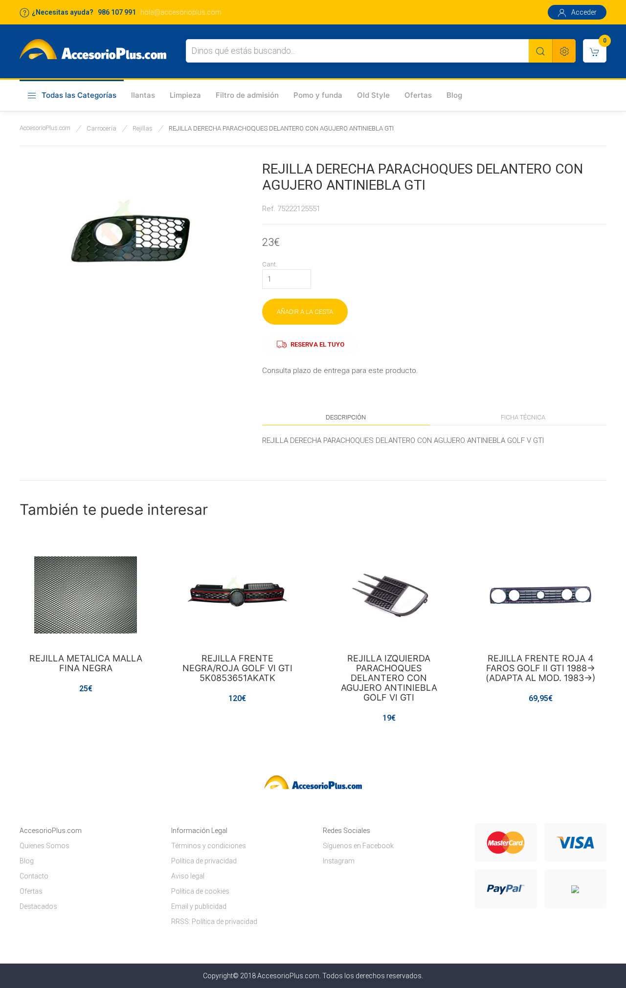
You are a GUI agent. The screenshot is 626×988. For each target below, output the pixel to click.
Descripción (346, 417)
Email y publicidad (198, 906)
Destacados (38, 906)
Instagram (339, 861)
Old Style (373, 95)
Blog (454, 95)
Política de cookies (200, 891)
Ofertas (418, 95)
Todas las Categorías (79, 95)
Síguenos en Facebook (358, 846)
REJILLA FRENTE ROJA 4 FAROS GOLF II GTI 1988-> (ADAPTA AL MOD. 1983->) (541, 668)
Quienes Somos (44, 846)
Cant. (269, 264)
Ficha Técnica (523, 417)
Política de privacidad (204, 861)
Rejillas (143, 128)
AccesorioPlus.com (45, 128)
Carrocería (101, 128)
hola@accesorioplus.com (181, 12)
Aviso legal (187, 876)
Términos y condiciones (208, 846)
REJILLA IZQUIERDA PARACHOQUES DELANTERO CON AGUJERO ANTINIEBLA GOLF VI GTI (389, 678)
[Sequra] (575, 889)
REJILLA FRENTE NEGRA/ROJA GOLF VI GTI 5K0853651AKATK (237, 668)
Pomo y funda (317, 95)
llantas (143, 95)
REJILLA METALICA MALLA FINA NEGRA (85, 663)
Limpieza (185, 95)
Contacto (34, 876)
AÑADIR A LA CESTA (305, 311)
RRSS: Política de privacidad (214, 921)
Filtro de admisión (247, 95)
